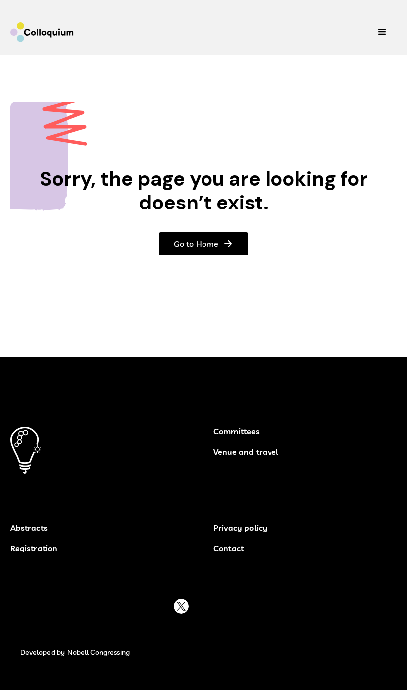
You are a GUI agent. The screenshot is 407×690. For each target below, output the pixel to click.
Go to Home (196, 244)
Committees (236, 431)
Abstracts (29, 528)
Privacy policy (240, 528)
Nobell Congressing (99, 652)
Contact (228, 548)
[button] (382, 32)
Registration (34, 548)
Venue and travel (246, 452)
